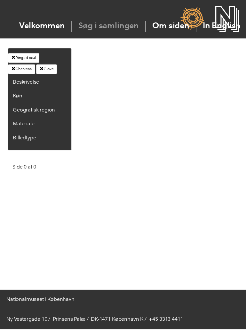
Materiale (24, 124)
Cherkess (23, 69)
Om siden (170, 26)
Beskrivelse (26, 82)
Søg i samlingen (108, 26)
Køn (17, 96)
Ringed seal (25, 58)
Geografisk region (34, 110)
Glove (48, 69)
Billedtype (24, 138)
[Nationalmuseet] (227, 19)
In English (222, 26)
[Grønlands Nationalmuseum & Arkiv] (192, 19)
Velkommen (42, 26)
